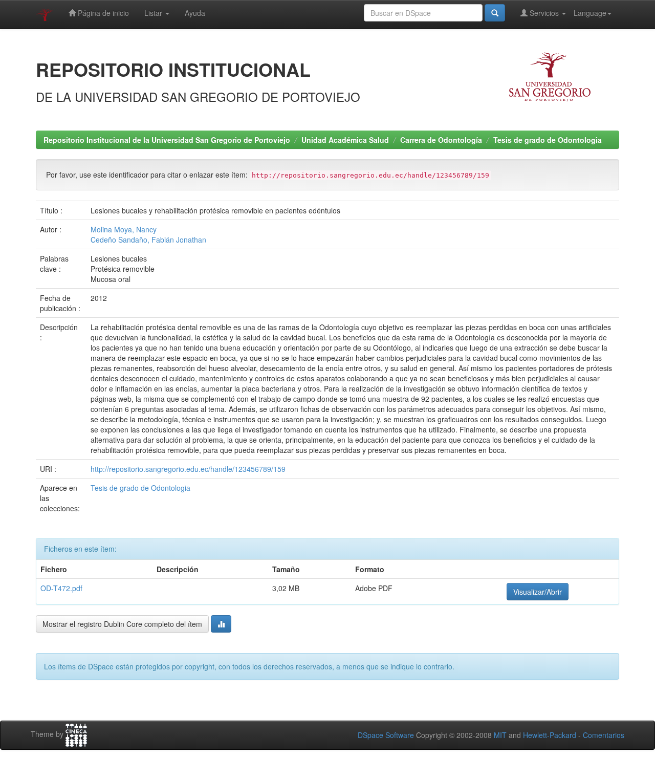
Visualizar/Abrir (537, 592)
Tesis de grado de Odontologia (547, 140)
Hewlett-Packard (549, 735)
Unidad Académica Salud (345, 140)
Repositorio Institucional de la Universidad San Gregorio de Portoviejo (166, 140)
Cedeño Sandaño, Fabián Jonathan (148, 239)
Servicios (544, 13)
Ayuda (195, 13)
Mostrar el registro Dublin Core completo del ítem (122, 624)
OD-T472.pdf (61, 588)
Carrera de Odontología (441, 140)
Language (590, 13)
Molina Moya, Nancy (124, 229)
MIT (500, 735)
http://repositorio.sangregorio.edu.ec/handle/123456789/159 (188, 469)
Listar (154, 13)
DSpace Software (386, 735)
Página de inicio (102, 13)
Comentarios (603, 735)
